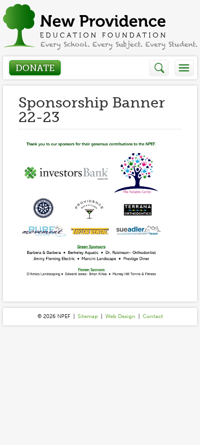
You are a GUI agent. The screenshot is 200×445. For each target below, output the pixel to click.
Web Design (120, 316)
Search (159, 67)
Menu (184, 67)
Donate (35, 68)
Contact (153, 316)
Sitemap (88, 316)
